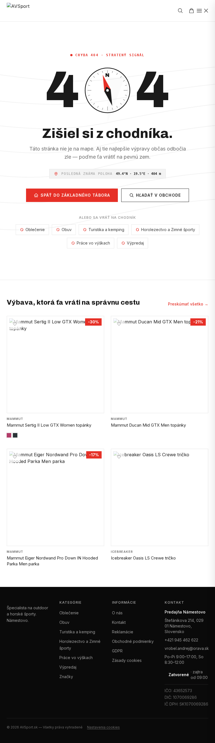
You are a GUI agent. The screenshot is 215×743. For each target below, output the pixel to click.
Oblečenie (35, 229)
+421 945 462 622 (181, 640)
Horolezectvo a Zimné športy (168, 229)
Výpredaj (135, 243)
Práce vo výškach (93, 243)
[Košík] (191, 10)
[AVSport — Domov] (23, 10)
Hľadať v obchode (158, 195)
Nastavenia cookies (103, 727)
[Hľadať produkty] (180, 10)
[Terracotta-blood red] (9, 435)
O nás (117, 612)
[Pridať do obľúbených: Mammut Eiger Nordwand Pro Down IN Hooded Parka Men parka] (14, 456)
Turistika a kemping (106, 229)
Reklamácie (122, 631)
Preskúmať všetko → (188, 304)
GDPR (117, 650)
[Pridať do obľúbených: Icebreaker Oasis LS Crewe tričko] (119, 456)
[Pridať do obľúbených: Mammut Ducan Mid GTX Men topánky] (119, 324)
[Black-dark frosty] (15, 435)
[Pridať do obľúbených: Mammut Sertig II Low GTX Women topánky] (14, 324)
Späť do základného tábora (75, 195)
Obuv (67, 229)
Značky (66, 676)
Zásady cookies (127, 660)
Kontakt (119, 622)
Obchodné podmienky (133, 641)
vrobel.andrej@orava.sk (186, 648)
